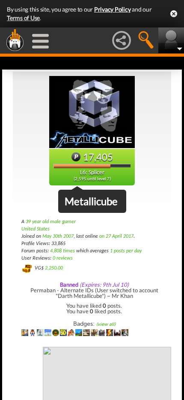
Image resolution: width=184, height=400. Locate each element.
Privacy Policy (112, 9)
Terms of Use (23, 17)
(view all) (106, 324)
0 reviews (63, 258)
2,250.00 (54, 268)
